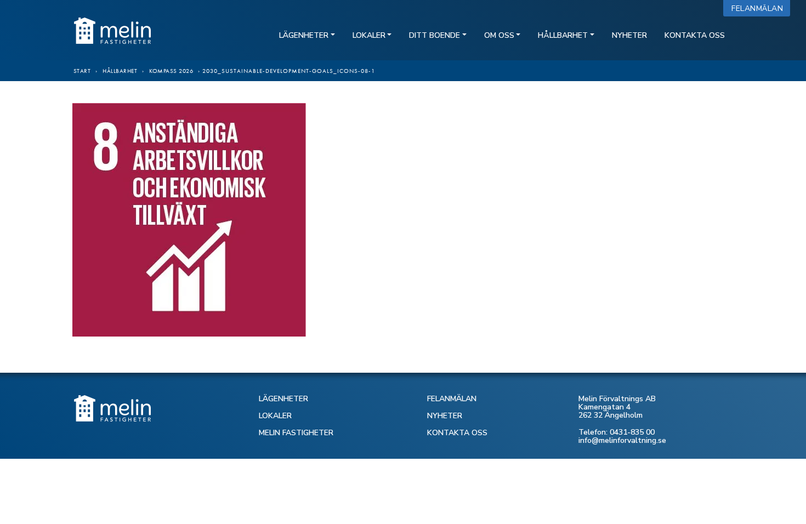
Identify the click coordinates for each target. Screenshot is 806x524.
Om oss (499, 35)
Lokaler (369, 35)
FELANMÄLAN (451, 399)
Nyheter (629, 35)
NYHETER (444, 416)
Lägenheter (303, 35)
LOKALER (275, 416)
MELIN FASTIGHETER (296, 433)
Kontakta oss (695, 35)
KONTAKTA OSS (457, 433)
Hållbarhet (563, 35)
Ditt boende (434, 35)
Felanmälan (759, 8)
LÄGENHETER (283, 399)
